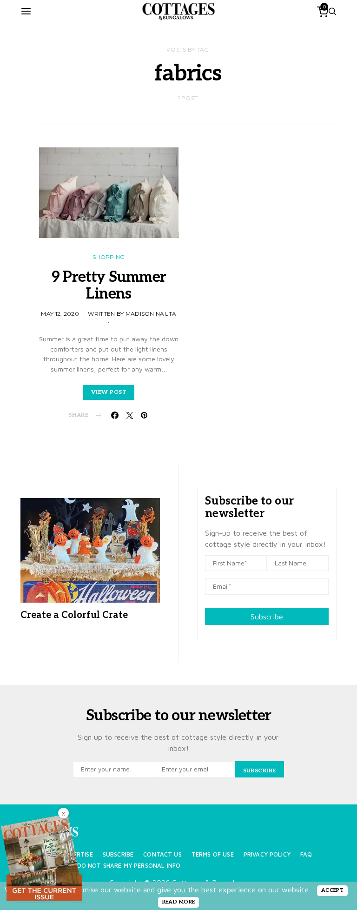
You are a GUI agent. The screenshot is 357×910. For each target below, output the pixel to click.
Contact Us (162, 854)
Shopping (109, 256)
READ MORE (178, 902)
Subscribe (267, 616)
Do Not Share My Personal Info (129, 865)
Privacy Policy (267, 854)
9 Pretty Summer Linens (109, 285)
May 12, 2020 (60, 313)
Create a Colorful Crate (74, 615)
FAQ (306, 854)
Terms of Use (213, 854)
